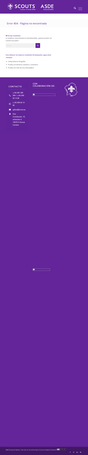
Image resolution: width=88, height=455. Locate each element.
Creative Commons (51, 450)
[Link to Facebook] (70, 452)
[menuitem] (74, 8)
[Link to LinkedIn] (77, 452)
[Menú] (79, 8)
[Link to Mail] (80, 452)
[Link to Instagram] (73, 452)
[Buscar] (74, 8)
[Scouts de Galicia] (30, 7)
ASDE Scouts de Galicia (13, 450)
